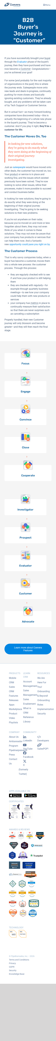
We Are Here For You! (41, 682)
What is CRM (27, 710)
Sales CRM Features (13, 691)
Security (41, 713)
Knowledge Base (16, 974)
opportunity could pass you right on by (29, 244)
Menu (47, 5)
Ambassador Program (15, 743)
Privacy (12, 963)
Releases (13, 700)
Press (12, 754)
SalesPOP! (42, 748)
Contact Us (13, 761)
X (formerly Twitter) (23, 769)
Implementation (45, 709)
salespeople (19, 167)
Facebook (28, 756)
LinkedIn (27, 740)
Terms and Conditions (19, 960)
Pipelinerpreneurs (18, 750)
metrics (34, 303)
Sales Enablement (29, 701)
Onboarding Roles (43, 702)
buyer (47, 58)
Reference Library (28, 719)
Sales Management (30, 692)
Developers (43, 740)
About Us (14, 736)
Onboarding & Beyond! (43, 693)
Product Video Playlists (13, 718)
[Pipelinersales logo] (12, 5)
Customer (25, 68)
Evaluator (22, 61)
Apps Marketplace (15, 707)
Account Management (30, 683)
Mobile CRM (12, 680)
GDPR (11, 967)
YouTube (27, 748)
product (14, 174)
